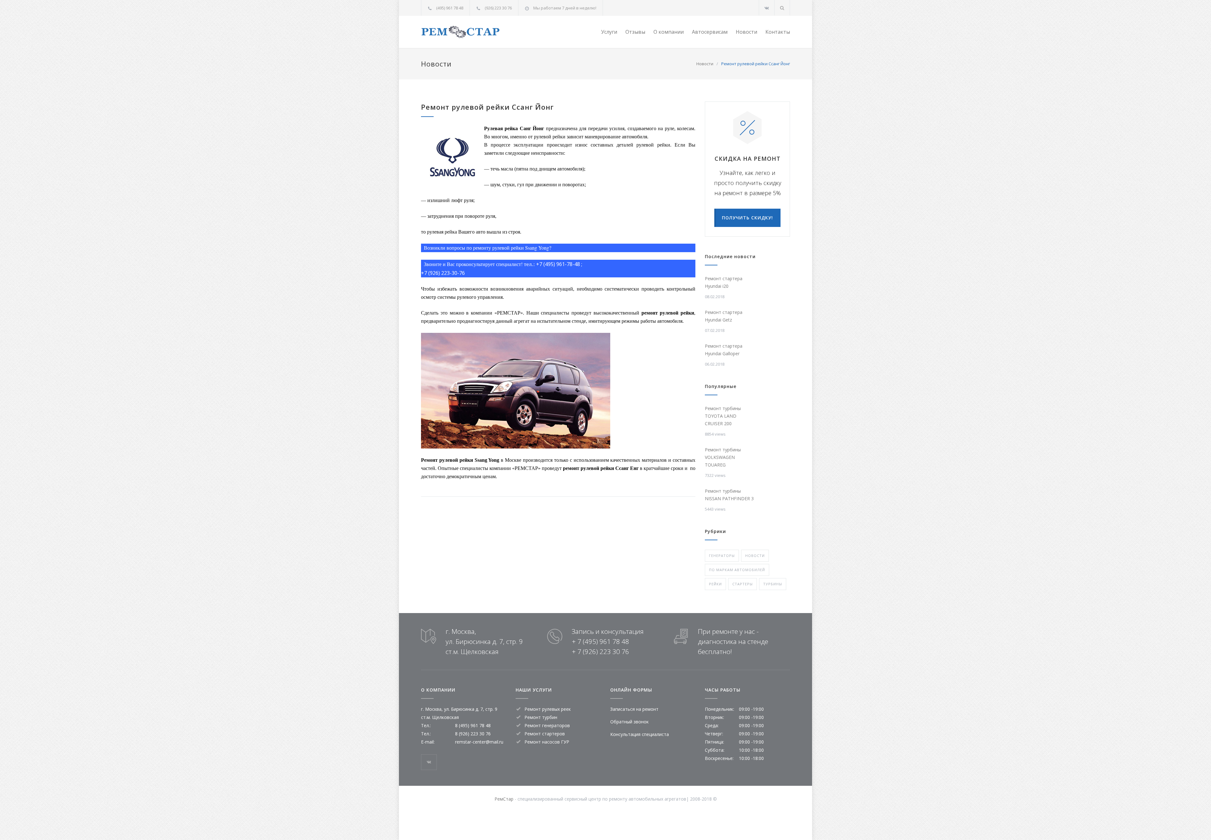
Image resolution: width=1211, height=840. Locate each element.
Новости (746, 31)
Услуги (609, 31)
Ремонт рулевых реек (547, 709)
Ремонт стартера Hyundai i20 (723, 282)
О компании (668, 31)
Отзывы (635, 31)
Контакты (777, 31)
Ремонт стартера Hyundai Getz (723, 316)
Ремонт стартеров (544, 734)
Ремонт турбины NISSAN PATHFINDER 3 (729, 494)
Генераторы (722, 555)
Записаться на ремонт (634, 709)
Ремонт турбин (540, 717)
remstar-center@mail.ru (479, 742)
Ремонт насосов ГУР (546, 742)
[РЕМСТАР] (479, 32)
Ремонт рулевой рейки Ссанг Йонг (487, 107)
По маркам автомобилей (737, 569)
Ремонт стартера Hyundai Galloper (723, 349)
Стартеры (742, 584)
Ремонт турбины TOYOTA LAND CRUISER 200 (723, 415)
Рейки (715, 584)
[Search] (782, 7)
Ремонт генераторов (547, 725)
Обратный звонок (629, 722)
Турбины (772, 584)
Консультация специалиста (639, 734)
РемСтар (503, 799)
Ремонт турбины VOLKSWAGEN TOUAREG (723, 457)
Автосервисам (710, 31)
